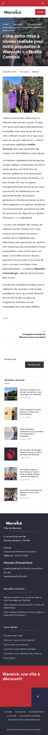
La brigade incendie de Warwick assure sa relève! (32, 334)
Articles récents (14, 380)
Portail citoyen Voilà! (13, 635)
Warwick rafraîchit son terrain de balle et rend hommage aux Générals (30, 392)
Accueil (6, 24)
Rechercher (10, 359)
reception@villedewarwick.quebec (20, 551)
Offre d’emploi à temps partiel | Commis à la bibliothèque (30, 412)
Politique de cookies (29, 716)
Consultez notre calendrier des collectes (23, 653)
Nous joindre (9, 658)
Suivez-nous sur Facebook (16, 644)
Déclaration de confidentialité (24, 720)
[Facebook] (3, 3)
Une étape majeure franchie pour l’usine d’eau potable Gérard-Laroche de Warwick (30, 473)
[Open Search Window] (42, 3)
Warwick (35, 72)
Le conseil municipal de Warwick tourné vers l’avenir (31, 492)
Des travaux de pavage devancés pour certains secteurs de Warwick (31, 452)
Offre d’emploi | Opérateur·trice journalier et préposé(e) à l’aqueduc (32, 432)
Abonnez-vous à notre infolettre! (19, 640)
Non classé (17, 24)
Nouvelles (20, 712)
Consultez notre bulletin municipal (19, 649)
